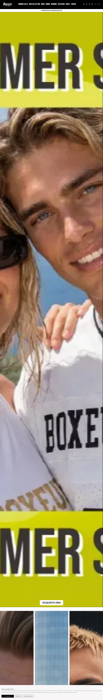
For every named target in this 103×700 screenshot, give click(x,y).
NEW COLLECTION (34, 4)
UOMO (43, 4)
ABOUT (68, 4)
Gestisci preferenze (28, 696)
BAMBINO (54, 4)
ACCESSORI (61, 4)
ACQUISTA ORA (51, 602)
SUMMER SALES (23, 4)
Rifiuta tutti (18, 696)
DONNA (48, 4)
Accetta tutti (7, 696)
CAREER (73, 4)
